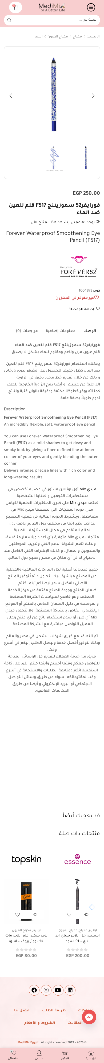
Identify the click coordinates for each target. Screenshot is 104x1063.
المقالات (75, 1023)
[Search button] (9, 20)
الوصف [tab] (89, 331)
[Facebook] (34, 990)
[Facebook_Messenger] (89, 1017)
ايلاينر (38, 37)
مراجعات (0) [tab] (27, 331)
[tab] (89, 331)
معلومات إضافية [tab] (60, 331)
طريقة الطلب (54, 1011)
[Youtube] (58, 990)
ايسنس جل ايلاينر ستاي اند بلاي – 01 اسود (77, 938)
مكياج (77, 37)
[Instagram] (46, 990)
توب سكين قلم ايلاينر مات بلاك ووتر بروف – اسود (26, 938)
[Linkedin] (70, 990)
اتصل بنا (22, 1011)
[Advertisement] (52, 757)
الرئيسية (93, 37)
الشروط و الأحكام (39, 1023)
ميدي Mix (87, 490)
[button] (93, 95)
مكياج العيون (57, 37)
